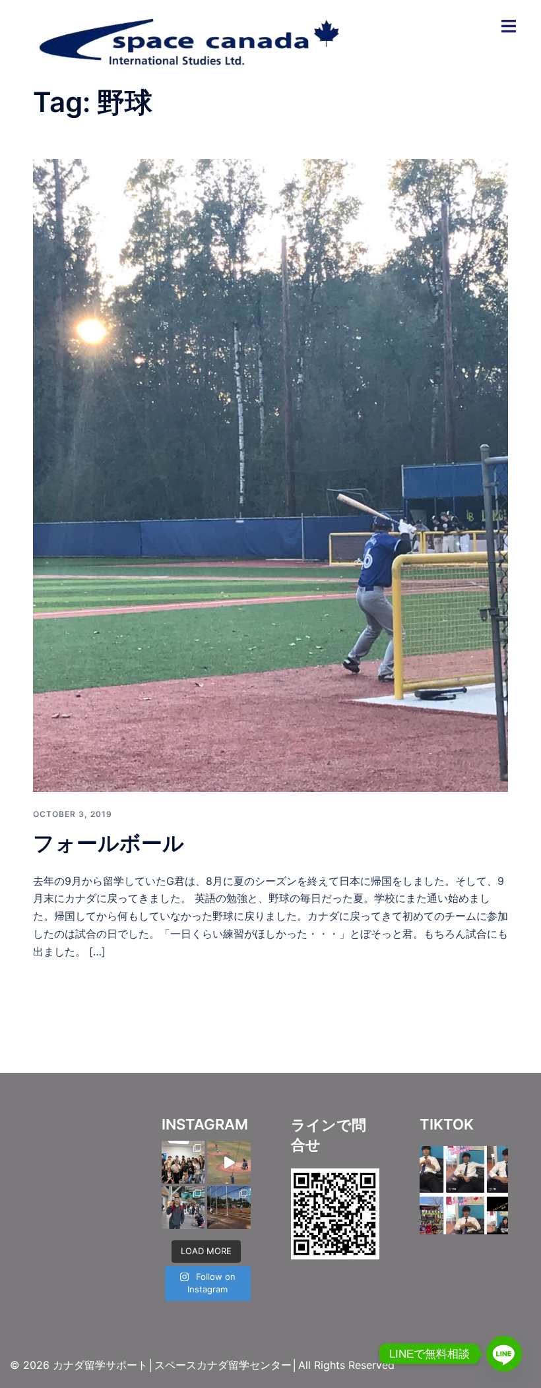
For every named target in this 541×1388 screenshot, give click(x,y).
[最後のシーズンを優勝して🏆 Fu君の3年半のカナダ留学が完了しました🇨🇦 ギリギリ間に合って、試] (228, 1207)
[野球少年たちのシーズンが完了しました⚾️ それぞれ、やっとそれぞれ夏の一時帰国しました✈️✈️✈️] (183, 1207)
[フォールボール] (270, 474)
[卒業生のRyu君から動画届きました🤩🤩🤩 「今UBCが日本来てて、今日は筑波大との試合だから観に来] (228, 1162)
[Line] (504, 1354)
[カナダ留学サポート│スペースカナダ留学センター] (188, 38)
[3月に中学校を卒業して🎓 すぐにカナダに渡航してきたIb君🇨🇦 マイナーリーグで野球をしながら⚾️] (183, 1162)
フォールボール (108, 843)
